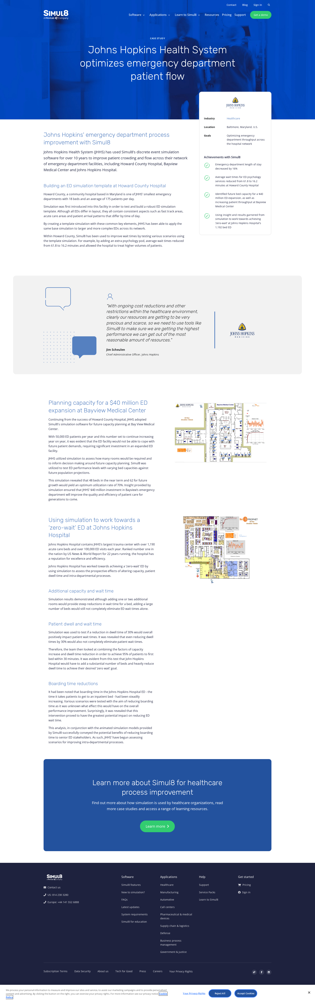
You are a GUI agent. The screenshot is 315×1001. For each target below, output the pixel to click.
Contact (231, 5)
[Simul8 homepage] (56, 15)
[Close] (309, 992)
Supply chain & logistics (174, 926)
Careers (157, 971)
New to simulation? (133, 892)
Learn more (156, 826)
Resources (212, 15)
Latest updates (130, 907)
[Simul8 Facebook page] (261, 972)
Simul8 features (131, 885)
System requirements (134, 914)
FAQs (124, 899)
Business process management (170, 942)
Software (135, 15)
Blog (245, 5)
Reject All (220, 993)
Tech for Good (124, 971)
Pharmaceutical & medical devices (176, 916)
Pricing (227, 15)
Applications (158, 15)
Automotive (167, 899)
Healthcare (233, 118)
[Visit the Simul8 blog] (254, 972)
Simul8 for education (134, 921)
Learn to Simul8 (186, 15)
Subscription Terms (55, 971)
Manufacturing (169, 892)
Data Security (82, 971)
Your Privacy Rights (181, 971)
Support (240, 15)
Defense (165, 933)
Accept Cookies (245, 993)
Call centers (167, 907)
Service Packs (207, 892)
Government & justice (173, 952)
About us (103, 971)
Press (142, 971)
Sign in (258, 5)
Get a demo (261, 15)
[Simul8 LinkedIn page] (268, 972)
